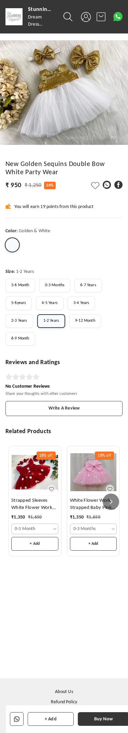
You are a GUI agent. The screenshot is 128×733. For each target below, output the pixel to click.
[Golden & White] (12, 244)
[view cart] (101, 17)
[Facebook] (118, 185)
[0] (101, 17)
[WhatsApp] (107, 185)
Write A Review (64, 408)
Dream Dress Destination (39, 24)
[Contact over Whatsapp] (118, 16)
